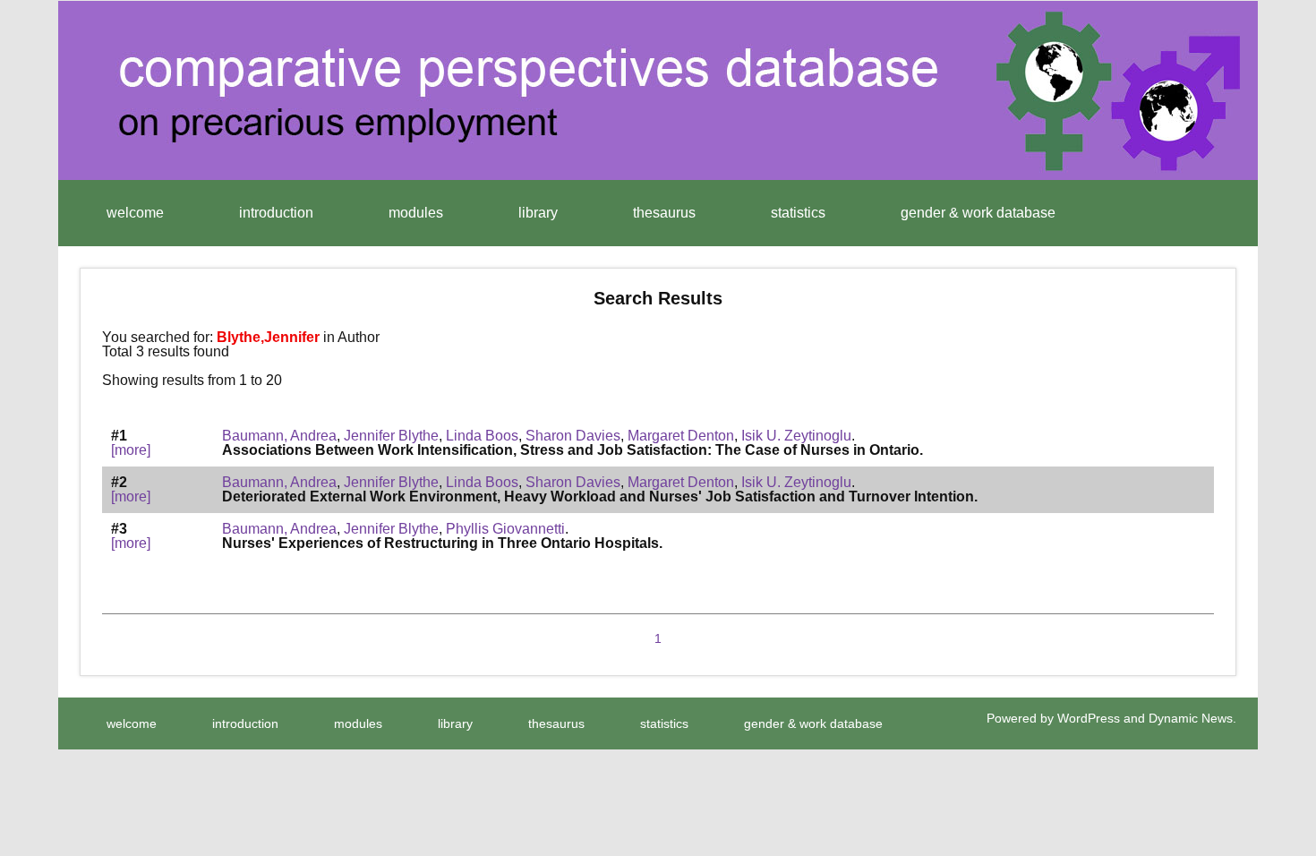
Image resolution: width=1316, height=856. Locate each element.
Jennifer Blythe (391, 435)
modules (416, 212)
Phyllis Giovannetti (505, 528)
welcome (135, 212)
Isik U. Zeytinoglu (796, 435)
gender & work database (978, 212)
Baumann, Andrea (279, 435)
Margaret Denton (681, 435)
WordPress (1088, 718)
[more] (130, 450)
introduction (276, 212)
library (538, 212)
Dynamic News (1191, 718)
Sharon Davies (573, 435)
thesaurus (664, 212)
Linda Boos (482, 435)
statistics (798, 212)
